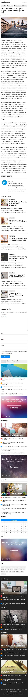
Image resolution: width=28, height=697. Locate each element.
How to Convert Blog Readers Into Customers (12, 629)
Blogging (3, 608)
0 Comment (9, 15)
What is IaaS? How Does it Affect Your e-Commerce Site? (14, 390)
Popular (3, 361)
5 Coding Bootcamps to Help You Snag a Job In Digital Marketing (18, 258)
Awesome (10, 567)
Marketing (3, 5)
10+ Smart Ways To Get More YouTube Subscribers (14, 497)
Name (2, 333)
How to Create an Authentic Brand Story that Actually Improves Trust (14, 505)
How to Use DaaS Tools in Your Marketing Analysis (17, 275)
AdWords (5, 567)
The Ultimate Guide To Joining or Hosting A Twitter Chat (18, 221)
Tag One (13, 571)
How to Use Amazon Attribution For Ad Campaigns (13, 627)
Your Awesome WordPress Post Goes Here (12, 387)
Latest (7, 361)
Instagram (3, 176)
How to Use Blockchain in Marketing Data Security (13, 655)
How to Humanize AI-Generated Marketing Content (16, 294)
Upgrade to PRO (17, 691)
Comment (3, 317)
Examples (12, 691)
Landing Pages (22, 569)
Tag (10, 571)
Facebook (7, 569)
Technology (16, 5)
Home (2, 689)
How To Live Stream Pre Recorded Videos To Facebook (12, 383)
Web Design (23, 5)
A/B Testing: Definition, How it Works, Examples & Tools (18, 239)
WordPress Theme (15, 694)
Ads (1, 567)
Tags (17, 361)
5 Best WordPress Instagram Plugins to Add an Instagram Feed (13, 443)
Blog (14, 567)
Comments (13, 361)
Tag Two (17, 571)
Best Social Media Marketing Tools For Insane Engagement (18, 203)
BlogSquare (5, 2)
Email (2, 339)
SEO (7, 571)
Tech (8, 691)
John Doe (10, 181)
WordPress (9, 176)
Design (2, 569)
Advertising (4, 579)
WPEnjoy (22, 694)
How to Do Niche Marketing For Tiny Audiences (13, 453)
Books (18, 567)
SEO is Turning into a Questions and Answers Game (14, 446)
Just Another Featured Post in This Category (12, 393)
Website (2, 345)
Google (11, 569)
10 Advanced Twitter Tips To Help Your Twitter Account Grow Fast (13, 449)
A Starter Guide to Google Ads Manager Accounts (13, 624)
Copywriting (23, 567)
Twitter (22, 571)
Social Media (10, 5)
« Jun (2, 536)
